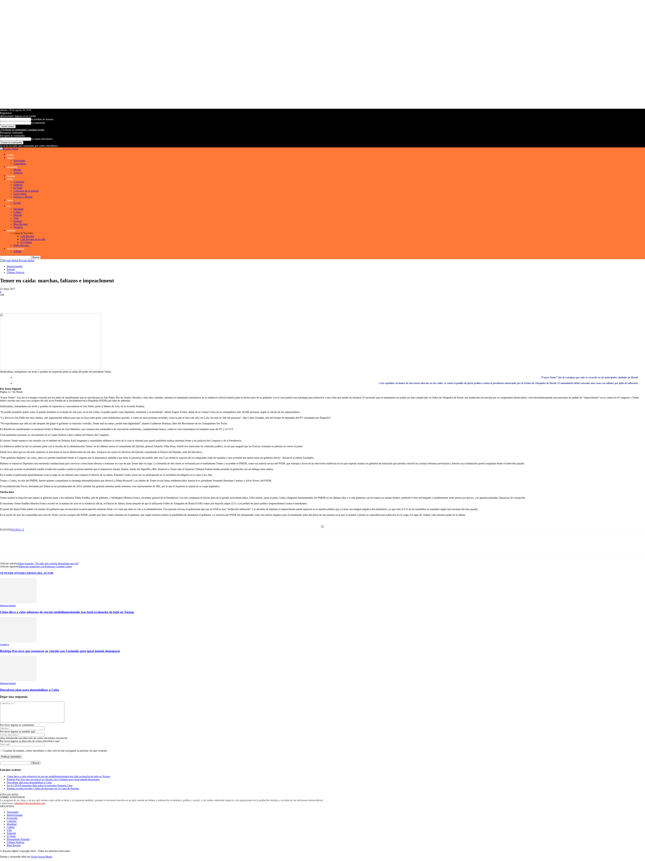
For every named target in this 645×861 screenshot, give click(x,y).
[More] (88, 301)
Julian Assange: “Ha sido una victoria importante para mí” (48, 563)
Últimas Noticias (15, 272)
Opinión (10, 179)
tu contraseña (38, 122)
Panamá (10, 158)
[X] (25, 302)
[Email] (55, 302)
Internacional (12, 167)
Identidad (18, 209)
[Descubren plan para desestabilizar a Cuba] (18, 680)
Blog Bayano (20, 224)
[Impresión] (65, 302)
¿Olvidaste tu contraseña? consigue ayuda (22, 129)
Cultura (17, 212)
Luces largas (20, 193)
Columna (11, 821)
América (18, 172)
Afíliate (17, 251)
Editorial (18, 184)
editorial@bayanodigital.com (29, 803)
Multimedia (11, 230)
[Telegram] (35, 302)
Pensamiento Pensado (18, 839)
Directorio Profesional (15, 249)
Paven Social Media (41, 856)
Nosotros (18, 227)
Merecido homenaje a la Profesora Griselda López (45, 566)
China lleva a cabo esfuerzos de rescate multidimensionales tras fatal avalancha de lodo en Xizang (67, 612)
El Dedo (17, 187)
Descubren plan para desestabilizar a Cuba (29, 690)
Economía (11, 176)
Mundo (17, 169)
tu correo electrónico (42, 138)
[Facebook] (15, 302)
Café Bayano (27, 236)
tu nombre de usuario (42, 119)
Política (10, 200)
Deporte (17, 215)
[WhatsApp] (5, 302)
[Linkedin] (45, 302)
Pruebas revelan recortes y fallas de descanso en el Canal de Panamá (43, 788)
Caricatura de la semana (26, 190)
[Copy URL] (76, 302)
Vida (15, 218)
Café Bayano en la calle (32, 239)
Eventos (17, 221)
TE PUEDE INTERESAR (15, 573)
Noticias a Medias (22, 196)
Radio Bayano (21, 245)
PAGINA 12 (17, 529)
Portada (10, 155)
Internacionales (15, 266)
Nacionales (19, 160)
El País (17, 203)
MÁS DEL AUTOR (42, 573)
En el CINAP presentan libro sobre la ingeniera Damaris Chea (39, 785)
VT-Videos (26, 242)
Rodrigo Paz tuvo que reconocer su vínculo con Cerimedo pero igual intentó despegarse (60, 651)
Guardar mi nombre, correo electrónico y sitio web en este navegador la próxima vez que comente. (55, 750)
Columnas (18, 181)
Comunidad (19, 163)
